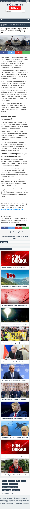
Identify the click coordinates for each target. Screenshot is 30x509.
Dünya (10, 24)
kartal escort (26, 500)
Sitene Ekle (5, 484)
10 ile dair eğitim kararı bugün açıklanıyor (15, 232)
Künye (18, 480)
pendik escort (19, 500)
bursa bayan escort (8, 498)
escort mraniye (11, 497)
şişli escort (19, 503)
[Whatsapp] (26, 52)
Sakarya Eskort (17, 498)
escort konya (6, 503)
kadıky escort (3, 501)
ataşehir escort (4, 500)
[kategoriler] (28, 20)
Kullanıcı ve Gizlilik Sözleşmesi (9, 487)
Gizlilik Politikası (14, 484)
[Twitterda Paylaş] (11, 52)
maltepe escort (11, 500)
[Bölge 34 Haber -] (15, 6)
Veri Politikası (16, 490)
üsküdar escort (4, 497)
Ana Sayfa (4, 24)
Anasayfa (4, 480)
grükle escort (19, 497)
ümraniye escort (11, 501)
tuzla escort (24, 498)
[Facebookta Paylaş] (3, 52)
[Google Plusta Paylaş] (18, 52)
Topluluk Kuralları (6, 490)
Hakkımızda (12, 480)
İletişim (23, 480)
